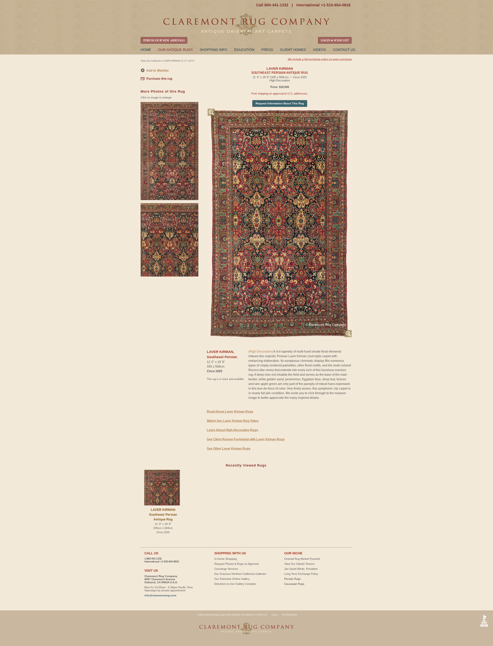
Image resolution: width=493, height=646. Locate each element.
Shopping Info (213, 50)
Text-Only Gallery (289, 614)
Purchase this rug (159, 78)
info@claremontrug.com (160, 595)
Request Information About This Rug (280, 103)
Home (146, 50)
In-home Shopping (225, 558)
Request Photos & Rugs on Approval (236, 563)
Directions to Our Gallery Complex (235, 583)
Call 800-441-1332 (272, 5)
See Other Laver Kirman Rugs (228, 448)
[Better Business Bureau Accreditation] (484, 620)
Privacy (275, 614)
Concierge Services (226, 568)
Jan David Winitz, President (301, 568)
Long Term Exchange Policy (301, 573)
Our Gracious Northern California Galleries (240, 573)
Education (244, 50)
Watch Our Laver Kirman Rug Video (233, 420)
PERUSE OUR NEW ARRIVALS (164, 40)
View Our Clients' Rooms (299, 563)
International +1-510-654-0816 (323, 5)
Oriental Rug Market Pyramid (302, 558)
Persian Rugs (292, 578)
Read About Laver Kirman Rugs (230, 411)
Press (267, 50)
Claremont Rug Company (246, 24)
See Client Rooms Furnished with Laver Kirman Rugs (246, 439)
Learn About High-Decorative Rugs (232, 430)
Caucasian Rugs (294, 583)
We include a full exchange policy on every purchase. (320, 59)
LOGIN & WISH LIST (335, 40)
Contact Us (344, 50)
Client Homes (293, 50)
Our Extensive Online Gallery (232, 578)
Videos (319, 50)
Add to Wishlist (157, 70)
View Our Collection (151, 60)
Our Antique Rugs (175, 50)
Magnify (211, 112)
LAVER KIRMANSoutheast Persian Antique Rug (163, 514)
